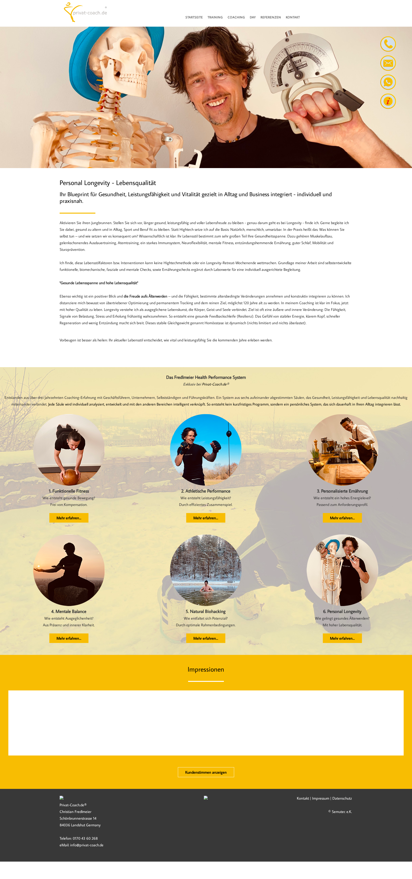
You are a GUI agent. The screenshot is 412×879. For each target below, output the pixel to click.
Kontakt (303, 798)
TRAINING (215, 17)
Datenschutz (342, 798)
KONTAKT (293, 17)
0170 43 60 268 (85, 838)
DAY (253, 17)
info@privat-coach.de (86, 845)
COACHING (236, 17)
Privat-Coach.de (214, 384)
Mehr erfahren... (68, 517)
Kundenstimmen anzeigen (206, 772)
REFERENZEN (271, 17)
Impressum (320, 798)
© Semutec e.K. (340, 811)
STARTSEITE (194, 17)
